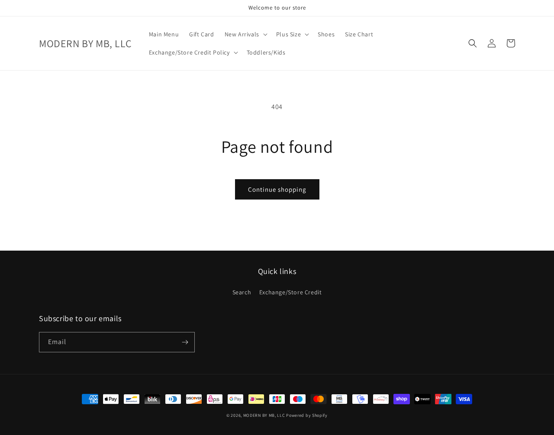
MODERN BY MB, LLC (264, 415)
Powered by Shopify (307, 415)
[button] (245, 34)
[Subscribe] (184, 342)
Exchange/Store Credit (290, 292)
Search (241, 292)
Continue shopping (277, 189)
